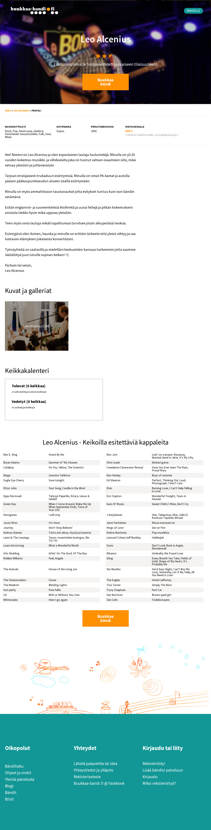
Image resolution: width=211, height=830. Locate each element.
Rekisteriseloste (87, 776)
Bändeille (193, 11)
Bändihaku (14, 766)
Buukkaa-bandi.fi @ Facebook (99, 783)
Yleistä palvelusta (19, 779)
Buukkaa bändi (105, 82)
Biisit (9, 799)
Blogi (9, 786)
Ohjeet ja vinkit (18, 772)
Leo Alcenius (21, 110)
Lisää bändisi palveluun (163, 770)
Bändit (10, 792)
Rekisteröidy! (154, 763)
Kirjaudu (150, 776)
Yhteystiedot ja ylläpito (93, 770)
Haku (8, 110)
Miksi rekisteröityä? (159, 783)
